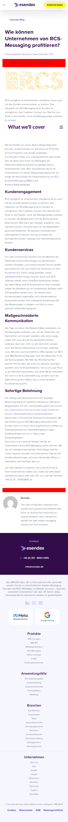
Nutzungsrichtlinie (53, 810)
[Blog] (40, 603)
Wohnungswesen (34, 746)
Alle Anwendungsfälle (34, 678)
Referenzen (34, 778)
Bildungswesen (34, 742)
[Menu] (4, 5)
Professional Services (34, 662)
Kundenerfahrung (34, 682)
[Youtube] (34, 603)
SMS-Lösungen (34, 638)
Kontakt (34, 770)
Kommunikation (34, 690)
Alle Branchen (34, 710)
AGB (38, 810)
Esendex (43, 54)
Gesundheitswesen (34, 722)
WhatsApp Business (34, 646)
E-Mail (34, 658)
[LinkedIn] (27, 603)
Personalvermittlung (34, 738)
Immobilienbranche (34, 734)
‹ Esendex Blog (16, 19)
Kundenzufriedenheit (34, 686)
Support (34, 790)
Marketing (34, 694)
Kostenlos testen (55, 4)
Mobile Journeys (34, 654)
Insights (34, 774)
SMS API (34, 642)
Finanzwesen (34, 714)
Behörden (34, 730)
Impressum (34, 786)
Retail (34, 718)
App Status (34, 794)
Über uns (34, 762)
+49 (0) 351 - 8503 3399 (36, 558)
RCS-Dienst (52, 468)
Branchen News (30, 54)
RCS (51, 54)
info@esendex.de (34, 566)
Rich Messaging (34, 650)
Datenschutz (26, 810)
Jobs (34, 766)
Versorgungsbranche (34, 726)
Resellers (34, 782)
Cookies (11, 810)
